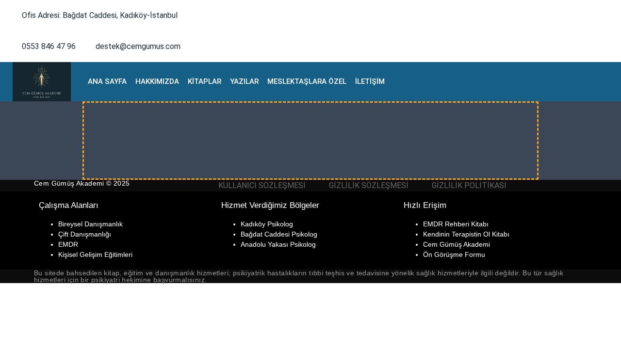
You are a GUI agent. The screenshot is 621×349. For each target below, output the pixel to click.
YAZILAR (244, 81)
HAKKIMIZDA (157, 81)
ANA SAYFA (107, 81)
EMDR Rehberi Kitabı (456, 224)
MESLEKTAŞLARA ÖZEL (306, 81)
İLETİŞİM (370, 81)
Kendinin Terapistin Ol (456, 234)
